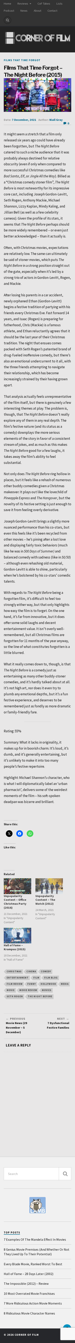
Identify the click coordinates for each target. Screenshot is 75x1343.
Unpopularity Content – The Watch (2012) (45, 900)
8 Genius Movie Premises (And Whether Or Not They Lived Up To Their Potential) (36, 1251)
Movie (11, 990)
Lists (59, 3)
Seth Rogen (15, 996)
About (37, 10)
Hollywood (48, 983)
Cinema (31, 971)
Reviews (23, 3)
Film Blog (51, 977)
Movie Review (28, 990)
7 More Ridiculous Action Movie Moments (33, 1303)
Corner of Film (27, 1335)
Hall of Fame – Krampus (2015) (14, 947)
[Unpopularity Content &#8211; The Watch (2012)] (49, 886)
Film (36, 977)
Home (7, 3)
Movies (46, 990)
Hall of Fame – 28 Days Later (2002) (28, 1274)
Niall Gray (56, 120)
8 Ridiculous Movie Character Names (29, 1313)
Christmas (14, 971)
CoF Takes (44, 3)
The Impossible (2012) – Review (26, 1283)
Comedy (46, 971)
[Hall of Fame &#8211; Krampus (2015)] (17, 935)
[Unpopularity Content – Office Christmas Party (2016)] (17, 886)
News (24, 10)
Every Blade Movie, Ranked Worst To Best (33, 1264)
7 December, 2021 (24, 120)
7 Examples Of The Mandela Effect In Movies (35, 1239)
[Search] (7, 20)
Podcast (9, 10)
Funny (31, 983)
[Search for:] (37, 1173)
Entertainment (18, 977)
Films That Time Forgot (22, 60)
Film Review (14, 983)
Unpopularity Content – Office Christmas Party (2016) (15, 901)
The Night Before (40, 996)
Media (65, 983)
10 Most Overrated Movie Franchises (29, 1293)
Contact (52, 10)
